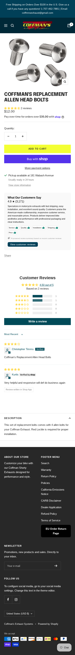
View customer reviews (22, 244)
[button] (12, 108)
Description (13, 418)
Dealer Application (51, 507)
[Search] (12, 25)
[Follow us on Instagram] (16, 599)
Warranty (46, 469)
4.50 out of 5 (47, 284)
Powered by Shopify (48, 624)
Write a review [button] (37, 321)
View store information (19, 185)
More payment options (37, 168)
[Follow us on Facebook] (8, 599)
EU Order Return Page (56, 531)
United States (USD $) (17, 613)
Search (45, 463)
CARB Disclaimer (51, 500)
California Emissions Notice (52, 492)
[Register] (55, 566)
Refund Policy (49, 513)
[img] (12, 344)
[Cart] (69, 25)
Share (7, 255)
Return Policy (48, 476)
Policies (45, 482)
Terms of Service (50, 520)
